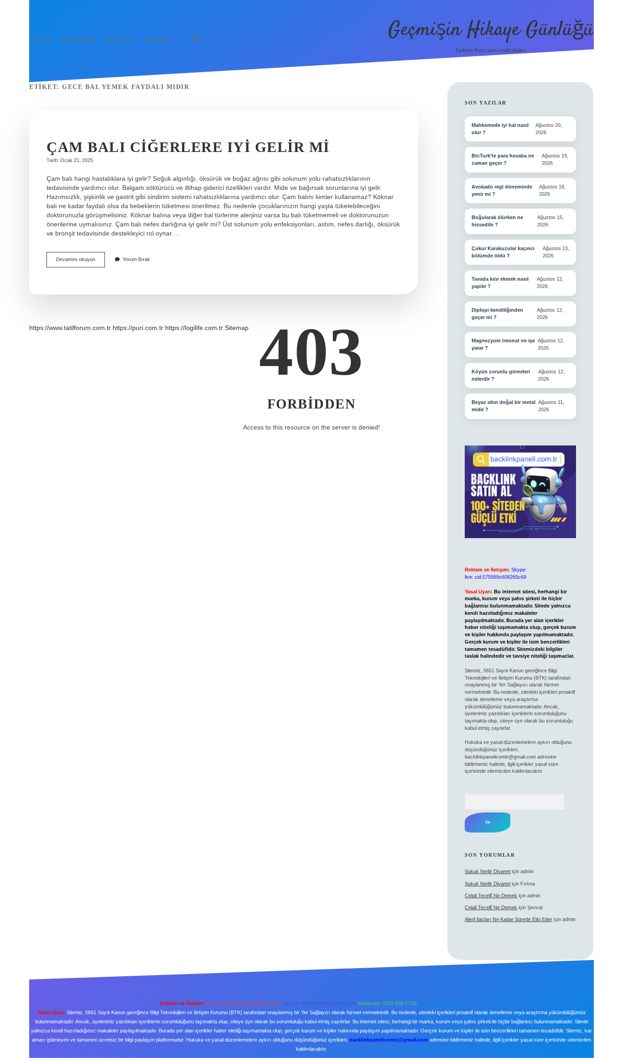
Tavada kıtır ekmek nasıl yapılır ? (500, 282)
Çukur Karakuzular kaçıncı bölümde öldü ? (503, 252)
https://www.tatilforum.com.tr (70, 327)
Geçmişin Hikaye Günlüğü (491, 30)
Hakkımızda (157, 39)
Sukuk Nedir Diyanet (487, 871)
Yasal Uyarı (120, 39)
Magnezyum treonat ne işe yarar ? (503, 344)
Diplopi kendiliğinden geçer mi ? (497, 313)
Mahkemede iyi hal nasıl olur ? (500, 128)
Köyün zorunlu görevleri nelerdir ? (501, 375)
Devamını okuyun (80, 261)
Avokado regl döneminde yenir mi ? (502, 190)
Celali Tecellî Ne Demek (491, 895)
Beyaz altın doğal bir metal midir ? (503, 405)
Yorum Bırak (136, 259)
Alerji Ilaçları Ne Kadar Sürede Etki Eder (508, 919)
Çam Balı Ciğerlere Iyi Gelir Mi (188, 147)
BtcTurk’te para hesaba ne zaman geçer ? (503, 159)
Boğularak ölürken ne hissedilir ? (497, 221)
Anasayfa (39, 39)
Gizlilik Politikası (78, 39)
